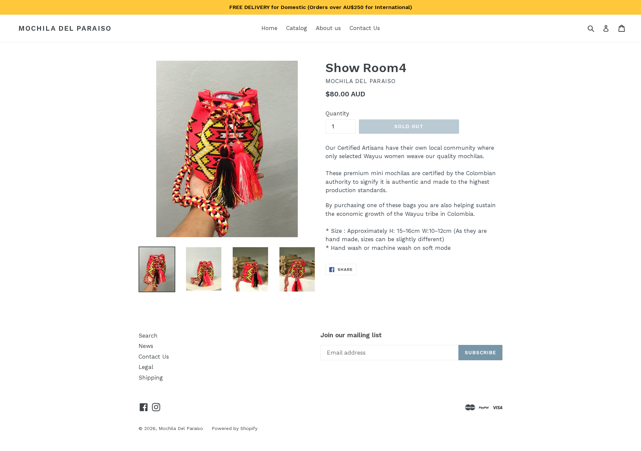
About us (328, 28)
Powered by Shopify (234, 428)
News (146, 346)
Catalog (296, 28)
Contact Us (365, 28)
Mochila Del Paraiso (65, 28)
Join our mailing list (351, 335)
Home (269, 28)
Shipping (151, 377)
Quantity (337, 113)
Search (148, 335)
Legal (146, 367)
